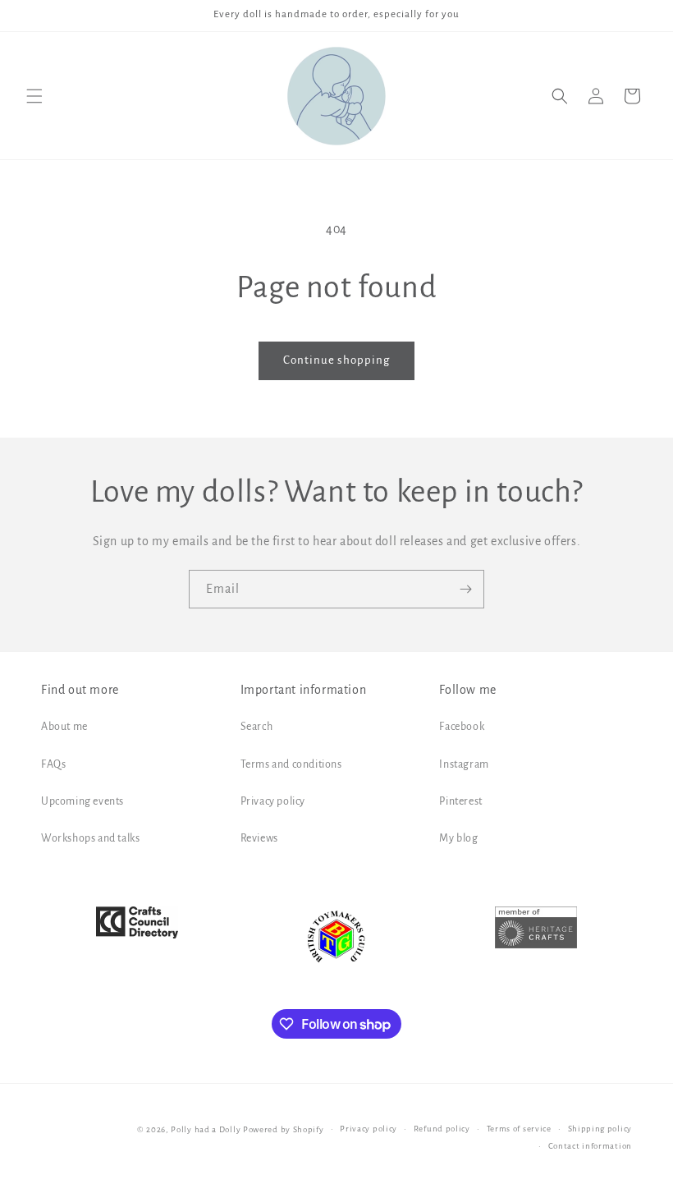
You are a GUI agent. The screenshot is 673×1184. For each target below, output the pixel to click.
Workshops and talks (90, 838)
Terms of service (519, 1128)
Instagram (463, 764)
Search (256, 726)
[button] (34, 96)
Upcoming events (82, 801)
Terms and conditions (291, 764)
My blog (458, 838)
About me (64, 726)
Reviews (259, 838)
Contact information (590, 1145)
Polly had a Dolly (205, 1129)
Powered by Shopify (283, 1129)
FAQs (53, 764)
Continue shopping (336, 360)
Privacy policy (272, 801)
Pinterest (460, 801)
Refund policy (442, 1128)
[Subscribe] (465, 589)
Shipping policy (600, 1128)
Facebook (461, 726)
